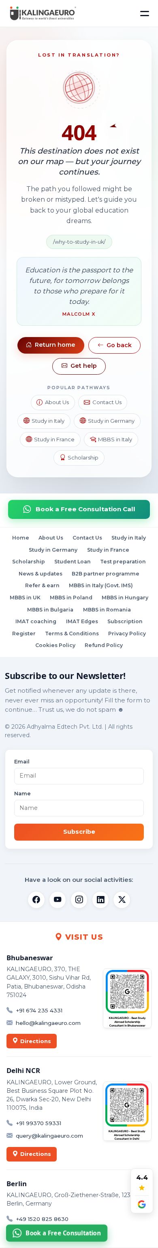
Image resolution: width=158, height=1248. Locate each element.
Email (22, 762)
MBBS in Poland (71, 597)
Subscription (125, 621)
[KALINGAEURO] (42, 13)
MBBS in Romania (107, 610)
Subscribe (79, 831)
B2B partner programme (105, 574)
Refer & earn (42, 586)
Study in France (54, 439)
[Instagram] (79, 899)
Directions (35, 1041)
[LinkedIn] (100, 899)
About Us (57, 402)
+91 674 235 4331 (39, 1010)
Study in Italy (48, 420)
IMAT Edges (82, 621)
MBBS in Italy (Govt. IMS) (101, 586)
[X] (121, 899)
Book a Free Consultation (63, 1233)
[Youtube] (57, 899)
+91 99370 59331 (38, 1123)
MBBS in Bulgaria (50, 610)
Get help (83, 365)
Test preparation (123, 562)
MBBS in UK (25, 597)
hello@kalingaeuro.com (48, 1023)
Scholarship (83, 457)
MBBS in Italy (115, 439)
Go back (119, 345)
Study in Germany (111, 420)
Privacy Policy (127, 633)
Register (24, 633)
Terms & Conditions (72, 633)
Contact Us (107, 402)
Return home (55, 344)
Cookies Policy (55, 645)
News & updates (40, 574)
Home (20, 538)
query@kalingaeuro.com (49, 1135)
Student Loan (72, 562)
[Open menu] (144, 13)
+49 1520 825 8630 (42, 1219)
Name (22, 794)
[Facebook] (36, 899)
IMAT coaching (35, 621)
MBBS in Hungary (125, 597)
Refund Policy (104, 645)
